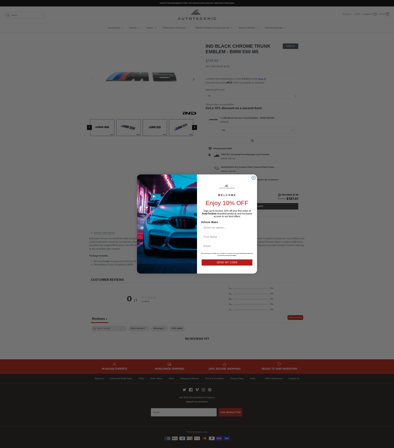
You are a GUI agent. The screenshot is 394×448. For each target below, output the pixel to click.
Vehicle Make (209, 222)
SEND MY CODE (227, 262)
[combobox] (226, 228)
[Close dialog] (253, 178)
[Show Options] (250, 228)
